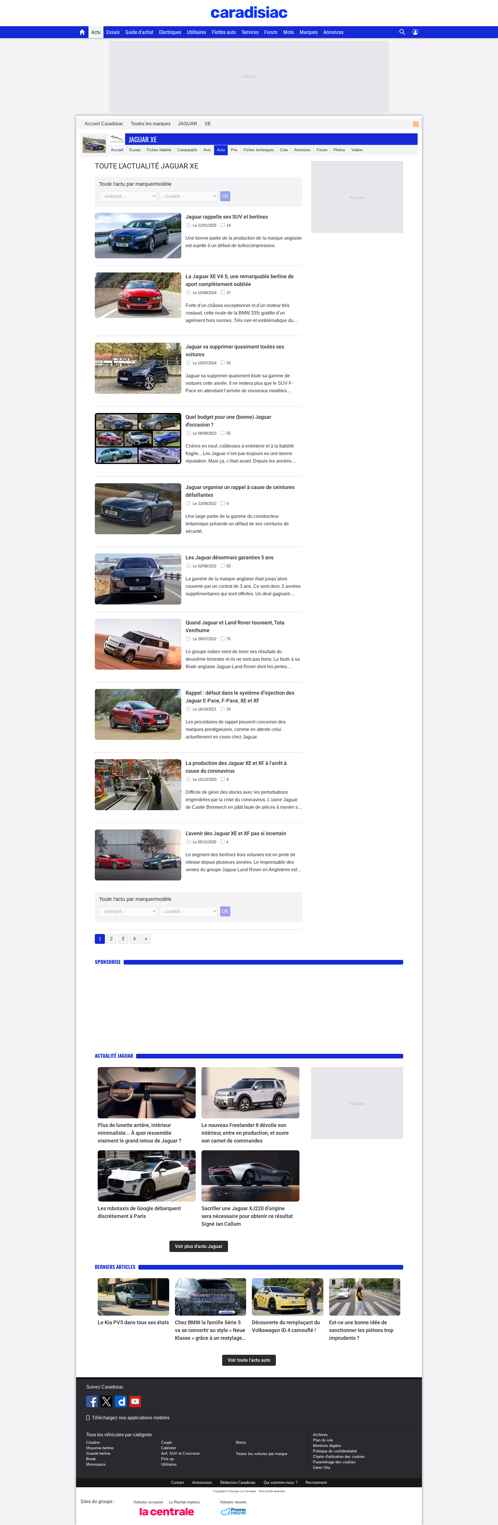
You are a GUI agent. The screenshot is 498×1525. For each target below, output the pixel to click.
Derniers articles (115, 1266)
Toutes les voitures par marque (261, 1454)
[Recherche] (402, 32)
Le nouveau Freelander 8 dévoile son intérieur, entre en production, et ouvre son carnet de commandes (245, 1133)
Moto (288, 32)
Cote (284, 150)
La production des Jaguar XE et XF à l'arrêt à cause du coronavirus (236, 767)
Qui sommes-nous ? (280, 1482)
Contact (177, 1482)
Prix (234, 150)
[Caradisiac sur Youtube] (135, 1402)
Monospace (95, 1464)
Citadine (93, 1442)
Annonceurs (202, 1482)
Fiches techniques (259, 150)
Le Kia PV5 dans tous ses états (133, 1322)
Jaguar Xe (143, 139)
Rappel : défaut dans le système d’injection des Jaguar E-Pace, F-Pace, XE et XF (240, 697)
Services (250, 32)
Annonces (333, 32)
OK (225, 196)
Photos (339, 150)
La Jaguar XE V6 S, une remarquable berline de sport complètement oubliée (240, 280)
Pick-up (167, 1459)
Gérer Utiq (321, 1467)
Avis (207, 150)
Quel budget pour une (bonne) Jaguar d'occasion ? (228, 421)
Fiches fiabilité (159, 150)
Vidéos (357, 150)
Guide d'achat (139, 32)
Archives (320, 1435)
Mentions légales (327, 1445)
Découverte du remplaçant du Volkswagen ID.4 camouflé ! (286, 1326)
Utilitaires (196, 32)
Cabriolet (168, 1448)
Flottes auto (224, 32)
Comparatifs (187, 150)
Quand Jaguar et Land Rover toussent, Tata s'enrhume (235, 626)
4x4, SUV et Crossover (180, 1453)
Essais (113, 32)
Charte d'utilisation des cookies (339, 1456)
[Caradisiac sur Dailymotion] (121, 1402)
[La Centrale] (166, 1517)
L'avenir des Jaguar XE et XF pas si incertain (236, 833)
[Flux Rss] (417, 124)
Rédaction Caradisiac (238, 1482)
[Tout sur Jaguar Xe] (94, 151)
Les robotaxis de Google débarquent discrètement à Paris (139, 1212)
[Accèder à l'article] (147, 1092)
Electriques (170, 32)
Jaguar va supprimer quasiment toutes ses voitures (235, 350)
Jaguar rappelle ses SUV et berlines (227, 217)
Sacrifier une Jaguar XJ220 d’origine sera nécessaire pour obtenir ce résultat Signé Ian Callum (247, 1216)
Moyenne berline (100, 1448)
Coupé (166, 1442)
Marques (309, 32)
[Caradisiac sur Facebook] (92, 1402)
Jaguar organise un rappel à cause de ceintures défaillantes (240, 491)
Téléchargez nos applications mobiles (130, 1417)
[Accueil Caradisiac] (82, 32)
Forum (271, 32)
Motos (241, 1442)
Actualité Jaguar (114, 1055)
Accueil (117, 150)
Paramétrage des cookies (334, 1462)
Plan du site (323, 1440)
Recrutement (316, 1482)
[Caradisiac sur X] (107, 1402)
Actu (96, 32)
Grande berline (98, 1453)
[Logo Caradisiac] (249, 23)
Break (91, 1459)
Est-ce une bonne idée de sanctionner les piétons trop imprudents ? (361, 1330)
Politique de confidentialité (335, 1451)
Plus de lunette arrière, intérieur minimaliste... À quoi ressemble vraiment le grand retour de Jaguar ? (139, 1133)
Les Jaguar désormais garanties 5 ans (229, 557)
